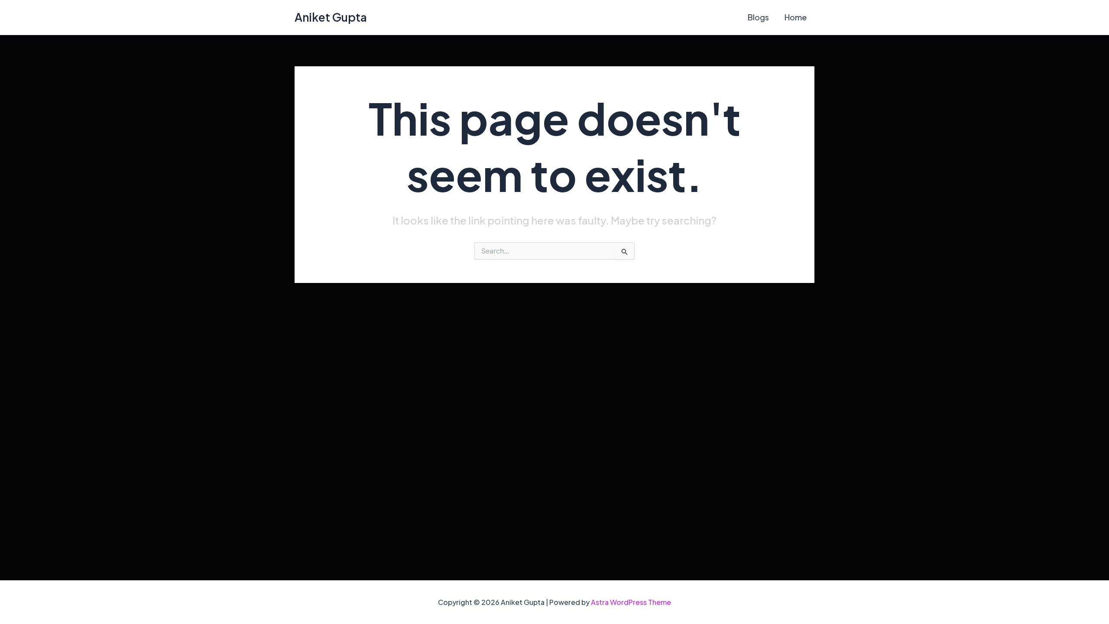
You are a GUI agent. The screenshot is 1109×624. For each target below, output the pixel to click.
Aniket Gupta (331, 17)
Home (796, 17)
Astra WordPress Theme (631, 602)
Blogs (758, 17)
